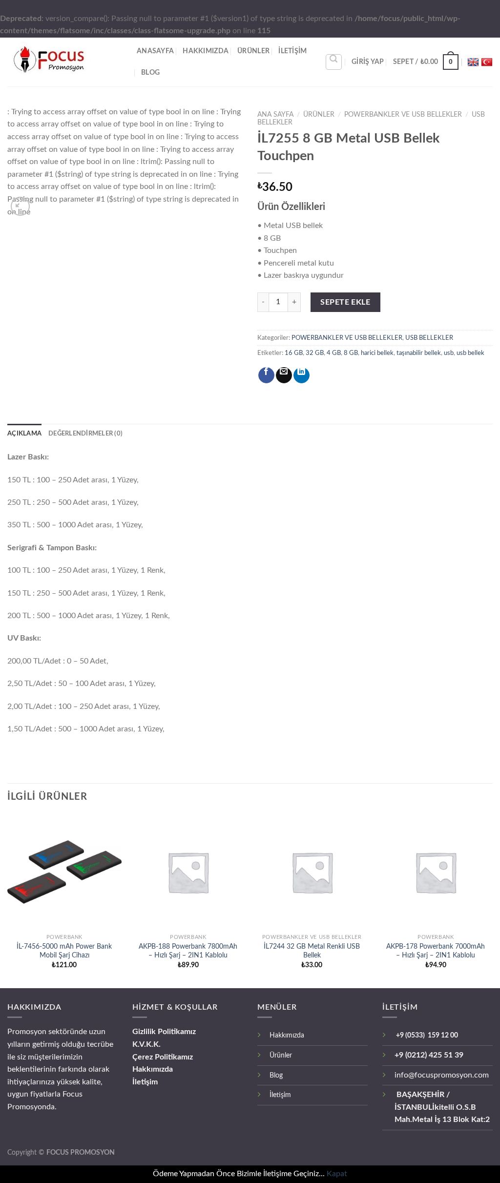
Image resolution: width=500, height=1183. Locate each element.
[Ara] (334, 62)
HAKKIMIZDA (206, 51)
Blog (150, 72)
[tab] (24, 433)
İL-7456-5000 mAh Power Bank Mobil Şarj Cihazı (64, 951)
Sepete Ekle (345, 302)
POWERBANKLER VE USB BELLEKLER (403, 114)
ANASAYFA (155, 51)
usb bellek (470, 353)
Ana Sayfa (275, 114)
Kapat (337, 1174)
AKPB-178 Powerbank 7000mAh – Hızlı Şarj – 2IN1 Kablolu (435, 951)
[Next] (225, 162)
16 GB (294, 353)
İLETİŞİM (292, 51)
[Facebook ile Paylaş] (266, 375)
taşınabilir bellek (418, 353)
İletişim (145, 1082)
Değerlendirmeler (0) (85, 433)
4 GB (334, 353)
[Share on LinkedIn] (301, 375)
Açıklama (24, 433)
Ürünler (281, 1055)
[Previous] (24, 162)
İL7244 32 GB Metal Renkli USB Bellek (312, 951)
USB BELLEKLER (429, 338)
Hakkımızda (152, 1069)
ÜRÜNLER (253, 51)
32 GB (315, 353)
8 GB (351, 353)
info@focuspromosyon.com (442, 1075)
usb (449, 353)
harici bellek (377, 353)
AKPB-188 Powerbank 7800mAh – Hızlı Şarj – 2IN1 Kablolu (188, 951)
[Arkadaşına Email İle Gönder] (284, 375)
